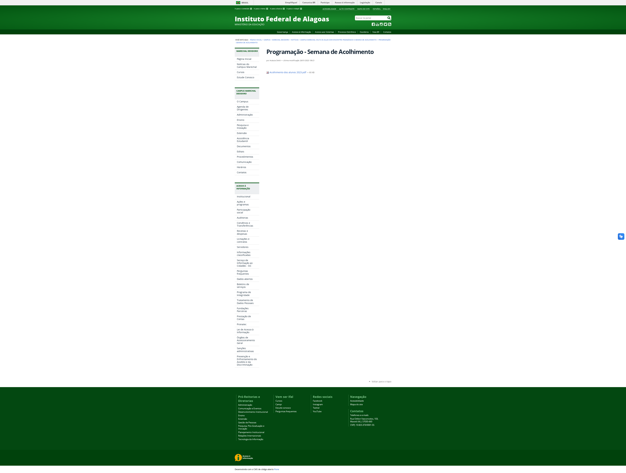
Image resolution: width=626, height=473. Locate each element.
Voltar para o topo (381, 381)
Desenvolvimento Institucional (253, 412)
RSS (389, 24)
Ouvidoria (364, 32)
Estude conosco (283, 407)
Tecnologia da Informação (250, 439)
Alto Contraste (346, 9)
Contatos (387, 32)
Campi (279, 404)
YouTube (377, 24)
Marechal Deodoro (280, 40)
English (386, 9)
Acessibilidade (329, 9)
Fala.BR (376, 32)
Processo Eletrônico (347, 32)
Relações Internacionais (249, 435)
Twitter (385, 24)
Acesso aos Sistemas (324, 32)
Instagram (381, 24)
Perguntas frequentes (286, 411)
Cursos (279, 400)
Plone (276, 469)
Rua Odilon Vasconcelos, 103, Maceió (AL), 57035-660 (364, 420)
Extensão (242, 419)
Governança (282, 32)
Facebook (373, 24)
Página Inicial (256, 40)
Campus (267, 40)
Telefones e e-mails (359, 415)
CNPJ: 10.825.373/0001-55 (362, 425)
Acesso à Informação (301, 32)
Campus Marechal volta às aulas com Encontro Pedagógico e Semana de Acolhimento (338, 40)
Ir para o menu (261, 9)
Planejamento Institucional (251, 432)
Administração (245, 405)
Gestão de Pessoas (247, 422)
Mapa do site (363, 9)
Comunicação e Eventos (249, 408)
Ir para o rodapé (294, 9)
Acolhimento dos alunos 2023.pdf (288, 72)
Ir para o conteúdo (243, 9)
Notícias (294, 40)
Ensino (241, 415)
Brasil (245, 2)
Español (377, 9)
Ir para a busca (277, 9)
